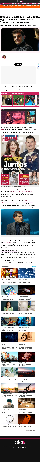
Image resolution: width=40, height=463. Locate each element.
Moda (3, 446)
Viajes (17, 447)
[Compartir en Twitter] (38, 64)
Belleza (8, 446)
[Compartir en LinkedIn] (38, 69)
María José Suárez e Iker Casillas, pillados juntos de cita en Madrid (19, 25)
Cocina (22, 446)
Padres (18, 446)
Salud (30, 446)
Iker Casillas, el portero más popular (14, 93)
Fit (11, 446)
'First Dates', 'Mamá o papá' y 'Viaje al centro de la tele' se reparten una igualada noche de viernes (21, 6)
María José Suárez (7, 242)
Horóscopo (27, 447)
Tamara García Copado (13, 56)
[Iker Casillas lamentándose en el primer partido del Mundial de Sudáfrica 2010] (30, 105)
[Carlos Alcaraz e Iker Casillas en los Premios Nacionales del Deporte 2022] (6, 105)
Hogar (26, 446)
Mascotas (12, 447)
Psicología (35, 446)
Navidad (22, 447)
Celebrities (9, 3)
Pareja (14, 446)
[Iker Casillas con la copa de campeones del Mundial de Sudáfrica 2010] (18, 105)
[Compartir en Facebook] (38, 67)
